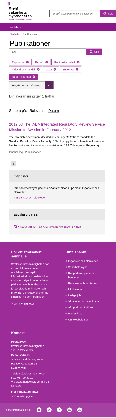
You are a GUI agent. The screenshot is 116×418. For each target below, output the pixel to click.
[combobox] (82, 13)
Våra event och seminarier (84, 301)
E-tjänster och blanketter (31, 197)
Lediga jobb (75, 295)
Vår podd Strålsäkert (80, 307)
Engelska (68, 69)
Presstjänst (75, 313)
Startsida (14, 34)
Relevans (36, 111)
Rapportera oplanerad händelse (81, 275)
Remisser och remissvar (82, 283)
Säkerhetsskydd (77, 267)
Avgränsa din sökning (26, 85)
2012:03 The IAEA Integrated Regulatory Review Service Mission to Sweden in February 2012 (57, 127)
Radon (39, 62)
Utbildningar (75, 289)
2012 (49, 69)
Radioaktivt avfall (65, 62)
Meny (18, 27)
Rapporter (18, 62)
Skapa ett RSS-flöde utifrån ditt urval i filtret (49, 227)
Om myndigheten (24, 303)
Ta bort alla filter (21, 76)
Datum (53, 111)
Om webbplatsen (78, 319)
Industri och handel (24, 69)
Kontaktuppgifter (24, 396)
